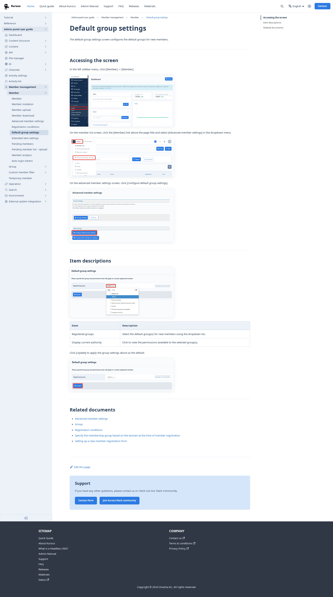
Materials (149, 6)
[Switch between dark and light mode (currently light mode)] (309, 6)
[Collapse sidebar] (26, 517)
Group (79, 424)
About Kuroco (67, 6)
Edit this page (82, 467)
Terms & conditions (180, 543)
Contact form (85, 500)
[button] (25, 17)
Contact (322, 6)
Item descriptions (272, 22)
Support (108, 6)
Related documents (273, 27)
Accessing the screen (275, 17)
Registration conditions (89, 430)
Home (30, 6)
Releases (134, 6)
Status (42, 579)
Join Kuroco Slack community (119, 500)
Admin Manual (90, 6)
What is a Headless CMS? (53, 548)
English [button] (297, 6)
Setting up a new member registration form (101, 441)
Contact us (175, 538)
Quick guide (47, 6)
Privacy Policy (177, 548)
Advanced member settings (91, 418)
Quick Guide (46, 538)
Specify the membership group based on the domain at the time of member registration (127, 435)
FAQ (121, 6)
